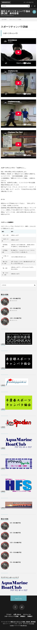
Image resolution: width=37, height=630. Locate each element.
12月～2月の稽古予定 (15, 318)
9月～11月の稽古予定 (15, 552)
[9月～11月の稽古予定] (5, 556)
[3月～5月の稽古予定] (5, 311)
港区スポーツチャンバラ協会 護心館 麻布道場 (16, 12)
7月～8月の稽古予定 (15, 562)
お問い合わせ (17, 614)
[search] (28, 6)
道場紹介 (30, 616)
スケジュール (27, 614)
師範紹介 (22, 616)
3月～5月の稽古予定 (15, 308)
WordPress (24, 625)
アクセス (8, 614)
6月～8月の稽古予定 (15, 298)
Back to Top (18, 598)
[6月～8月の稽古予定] (5, 302)
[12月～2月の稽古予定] (5, 321)
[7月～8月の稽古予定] (5, 565)
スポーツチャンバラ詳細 (11, 616)
